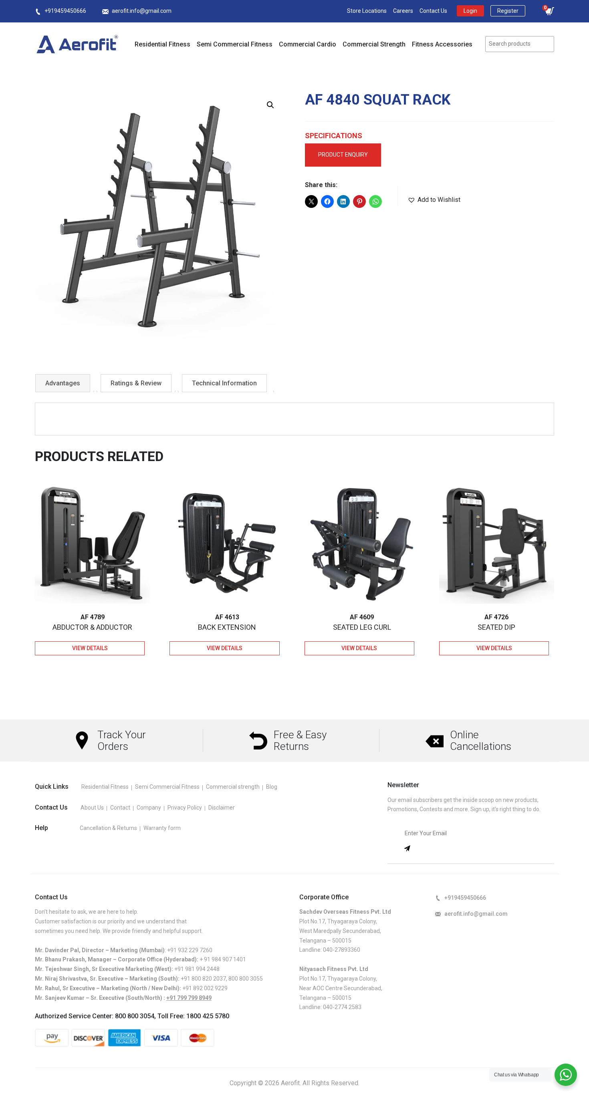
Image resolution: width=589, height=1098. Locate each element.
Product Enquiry (343, 154)
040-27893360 (341, 950)
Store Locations (367, 11)
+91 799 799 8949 (189, 998)
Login (470, 11)
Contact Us (433, 11)
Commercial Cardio (307, 44)
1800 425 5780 (207, 1016)
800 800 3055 (245, 978)
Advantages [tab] (62, 383)
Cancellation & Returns (108, 828)
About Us (92, 807)
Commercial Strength (374, 44)
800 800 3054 (134, 1016)
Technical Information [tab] (224, 383)
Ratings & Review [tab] (136, 383)
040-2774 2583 (342, 1007)
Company (149, 807)
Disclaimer (221, 807)
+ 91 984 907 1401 (223, 959)
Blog (271, 787)
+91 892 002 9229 (205, 988)
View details (90, 648)
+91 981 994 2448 (197, 969)
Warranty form (162, 828)
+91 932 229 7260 (189, 950)
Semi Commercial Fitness (234, 44)
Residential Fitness (162, 44)
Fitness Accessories (442, 44)
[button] (270, 105)
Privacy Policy (184, 807)
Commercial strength (233, 787)
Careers (403, 11)
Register (507, 11)
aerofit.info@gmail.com (141, 11)
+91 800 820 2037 (203, 978)
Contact (120, 807)
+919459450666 (65, 11)
